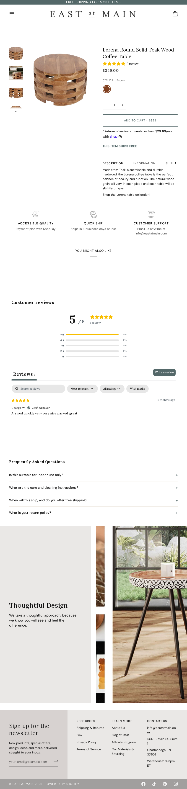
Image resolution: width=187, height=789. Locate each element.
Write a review (164, 372)
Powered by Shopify (62, 784)
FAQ (79, 735)
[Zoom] (60, 80)
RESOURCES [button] (86, 721)
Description (113, 163)
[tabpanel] (93, 413)
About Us (118, 728)
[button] (93, 334)
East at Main (23, 784)
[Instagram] (176, 784)
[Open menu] (16, 14)
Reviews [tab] (24, 374)
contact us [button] (157, 721)
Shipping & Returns (90, 728)
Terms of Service (89, 749)
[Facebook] (143, 784)
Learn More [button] (122, 721)
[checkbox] (137, 389)
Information (144, 163)
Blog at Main (120, 735)
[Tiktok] (154, 784)
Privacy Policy (87, 742)
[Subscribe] (54, 761)
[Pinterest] (165, 784)
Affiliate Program (124, 742)
